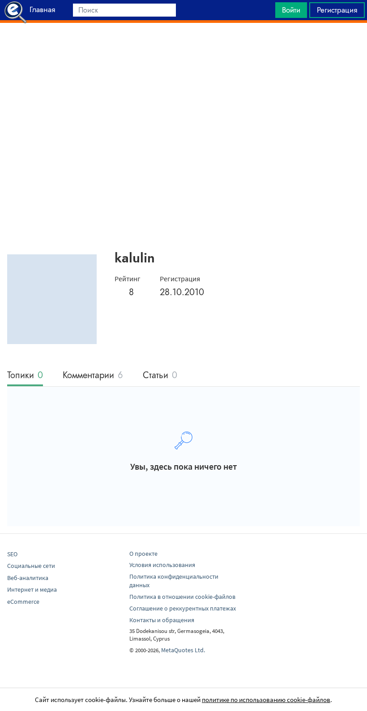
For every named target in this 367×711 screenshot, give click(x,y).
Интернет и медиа (32, 589)
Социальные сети (31, 566)
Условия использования (162, 565)
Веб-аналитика (27, 578)
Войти (291, 9)
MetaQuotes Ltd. (183, 650)
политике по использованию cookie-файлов (266, 699)
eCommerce (23, 602)
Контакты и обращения (161, 620)
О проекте (143, 554)
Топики (25, 376)
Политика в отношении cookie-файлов (182, 597)
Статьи (160, 376)
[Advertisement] (183, 45)
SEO (12, 554)
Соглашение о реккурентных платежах (182, 608)
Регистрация (337, 9)
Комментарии (93, 376)
